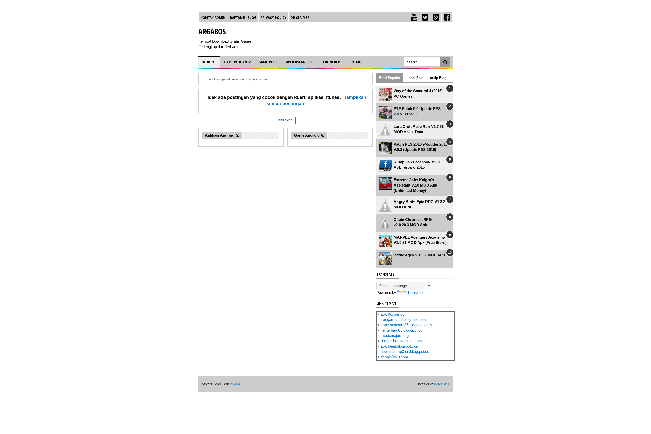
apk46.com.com (394, 314)
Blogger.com (441, 383)
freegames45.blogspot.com (403, 319)
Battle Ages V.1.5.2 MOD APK (420, 255)
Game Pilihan (235, 61)
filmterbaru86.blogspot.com (403, 330)
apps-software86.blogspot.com (406, 325)
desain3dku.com (394, 357)
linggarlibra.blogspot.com (401, 341)
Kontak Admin (213, 17)
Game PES (266, 61)
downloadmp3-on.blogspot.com (407, 351)
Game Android (307, 135)
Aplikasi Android (301, 61)
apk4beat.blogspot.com (400, 346)
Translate (415, 292)
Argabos (212, 31)
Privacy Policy (273, 17)
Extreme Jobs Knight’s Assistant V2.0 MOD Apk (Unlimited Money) (415, 185)
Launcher (331, 61)
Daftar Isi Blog (243, 17)
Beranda (285, 120)
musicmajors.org (395, 335)
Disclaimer (300, 17)
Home (211, 61)
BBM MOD (356, 61)
